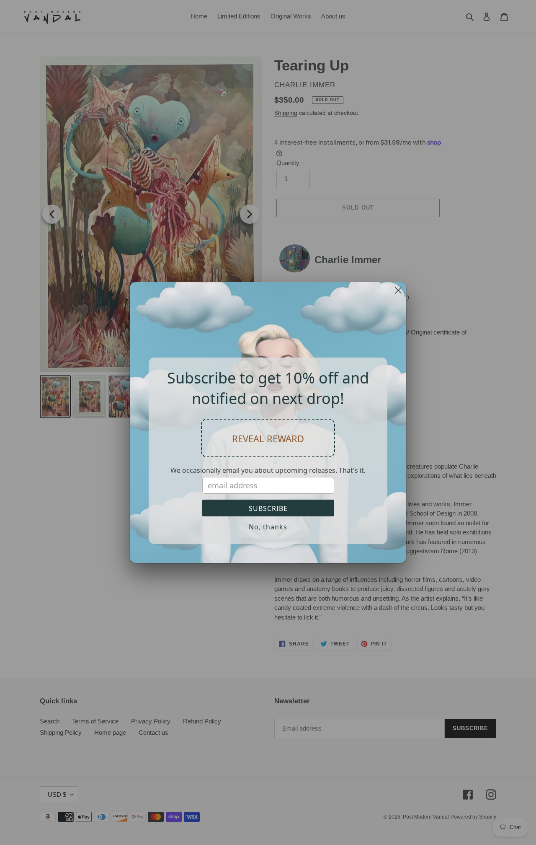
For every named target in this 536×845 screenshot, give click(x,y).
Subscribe (268, 508)
